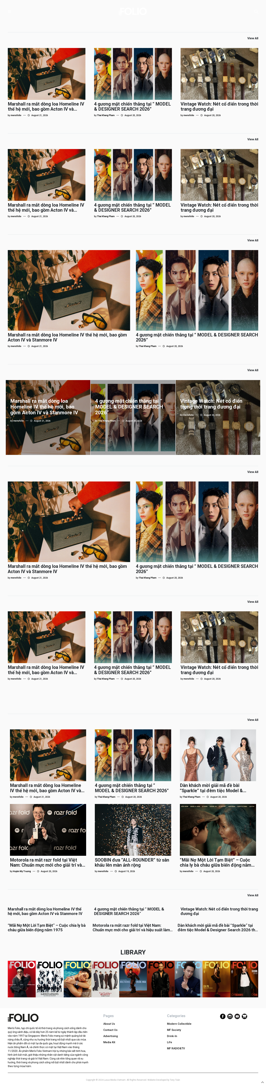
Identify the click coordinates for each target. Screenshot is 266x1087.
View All (252, 38)
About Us (109, 1023)
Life (169, 1042)
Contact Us (110, 1030)
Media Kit (109, 1042)
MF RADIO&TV (176, 1048)
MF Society (174, 1030)
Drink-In (172, 1036)
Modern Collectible (179, 1023)
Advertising (110, 1036)
